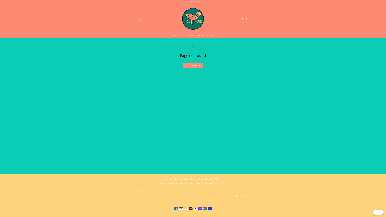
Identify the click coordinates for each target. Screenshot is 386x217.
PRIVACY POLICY (223, 184)
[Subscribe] (171, 195)
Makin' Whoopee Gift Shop (190, 212)
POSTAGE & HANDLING (187, 184)
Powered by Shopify (201, 212)
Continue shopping (193, 65)
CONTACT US (162, 184)
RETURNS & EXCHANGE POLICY (206, 184)
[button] (140, 19)
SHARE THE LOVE (173, 184)
